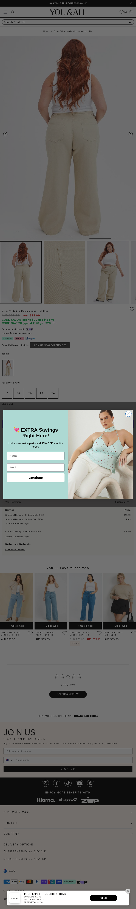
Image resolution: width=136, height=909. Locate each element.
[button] (127, 891)
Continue (36, 477)
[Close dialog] (128, 414)
